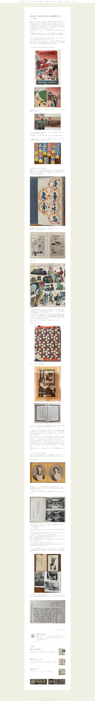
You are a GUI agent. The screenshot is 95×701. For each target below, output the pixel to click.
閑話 (72, 1)
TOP (18, 1)
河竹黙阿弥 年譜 (67, 1)
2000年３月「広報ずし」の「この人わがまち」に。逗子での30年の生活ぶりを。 (42, 671)
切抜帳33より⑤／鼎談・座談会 (35, 649)
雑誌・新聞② (40, 1)
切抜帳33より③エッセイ (34, 669)
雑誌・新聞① (34, 1)
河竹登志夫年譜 (23, 1)
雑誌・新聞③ (46, 1)
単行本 (29, 1)
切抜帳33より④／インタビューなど (36, 659)
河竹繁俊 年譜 (60, 1)
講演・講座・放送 (53, 1)
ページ (77, 1)
